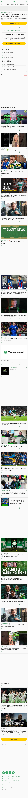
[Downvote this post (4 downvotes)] (10, 735)
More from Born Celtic (9, 52)
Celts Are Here (4, 445)
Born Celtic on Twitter (9, 66)
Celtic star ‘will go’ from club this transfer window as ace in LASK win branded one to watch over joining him (14, 707)
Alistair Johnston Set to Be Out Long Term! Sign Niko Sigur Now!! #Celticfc (13, 316)
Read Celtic (12, 498)
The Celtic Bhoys (4, 422)
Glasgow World (4, 703)
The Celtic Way (4, 216)
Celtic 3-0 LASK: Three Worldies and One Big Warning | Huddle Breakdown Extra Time (12, 578)
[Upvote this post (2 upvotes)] (1, 198)
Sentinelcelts (4, 682)
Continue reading (14, 23)
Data (19, 776)
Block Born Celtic (8, 57)
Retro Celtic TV (14, 780)
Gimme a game (5, 683)
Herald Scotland (4, 623)
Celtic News (4, 776)
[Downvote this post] (19, 27)
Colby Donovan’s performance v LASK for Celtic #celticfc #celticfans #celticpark (13, 648)
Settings (18, 782)
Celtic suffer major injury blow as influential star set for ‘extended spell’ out (13, 219)
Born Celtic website (9, 64)
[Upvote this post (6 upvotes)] (1, 558)
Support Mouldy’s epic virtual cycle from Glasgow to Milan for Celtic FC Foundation (14, 555)
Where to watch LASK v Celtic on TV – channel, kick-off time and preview (13, 195)
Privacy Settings (12, 782)
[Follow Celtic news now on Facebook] (10, 772)
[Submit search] (25, 744)
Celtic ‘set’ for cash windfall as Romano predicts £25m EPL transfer (14, 15)
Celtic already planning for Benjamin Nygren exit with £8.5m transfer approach (13, 424)
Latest (7, 4)
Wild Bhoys (13, 369)
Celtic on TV (14, 4)
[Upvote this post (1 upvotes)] (1, 152)
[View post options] (26, 125)
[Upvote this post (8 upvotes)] (1, 364)
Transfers (22, 4)
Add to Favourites (8, 55)
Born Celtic (3, 12)
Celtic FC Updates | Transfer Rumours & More (13, 446)
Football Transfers (5, 600)
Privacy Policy (21, 780)
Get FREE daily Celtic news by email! (10, 30)
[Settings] (26, 2)
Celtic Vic (3, 148)
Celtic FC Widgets (6, 780)
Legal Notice (4, 782)
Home (2, 4)
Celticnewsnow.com (6, 787)
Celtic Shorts (3, 337)
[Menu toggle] (1, 1)
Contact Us (4, 784)
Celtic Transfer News (6, 778)
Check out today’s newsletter (14, 43)
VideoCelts (3, 240)
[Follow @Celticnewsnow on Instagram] (13, 772)
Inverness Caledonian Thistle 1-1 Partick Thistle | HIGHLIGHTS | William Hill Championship (14, 292)
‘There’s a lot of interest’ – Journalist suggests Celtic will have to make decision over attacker (13, 492)
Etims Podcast (13, 367)
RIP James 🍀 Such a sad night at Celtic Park (12, 150)
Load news (14, 739)
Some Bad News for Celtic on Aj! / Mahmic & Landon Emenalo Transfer (12, 127)
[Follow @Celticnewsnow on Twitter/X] (6, 772)
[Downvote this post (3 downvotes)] (10, 558)
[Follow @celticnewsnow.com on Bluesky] (3, 772)
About (9, 776)
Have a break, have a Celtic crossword (11, 362)
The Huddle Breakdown (6, 576)
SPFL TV (3, 290)
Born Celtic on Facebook (10, 69)
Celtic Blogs (14, 778)
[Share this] (1, 27)
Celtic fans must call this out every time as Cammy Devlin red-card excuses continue (18, 502)
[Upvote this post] (10, 27)
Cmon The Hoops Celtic (6, 125)
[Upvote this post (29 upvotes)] (1, 735)
